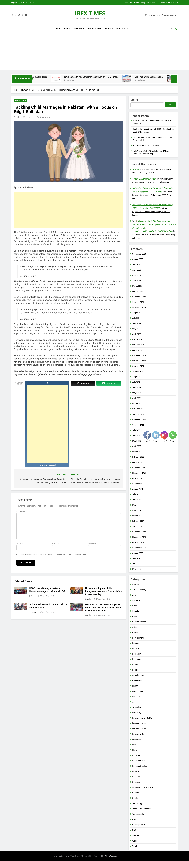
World (134, 841)
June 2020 (136, 564)
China (134, 616)
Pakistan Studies (139, 766)
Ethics (135, 664)
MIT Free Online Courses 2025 (126, 77)
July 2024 (136, 318)
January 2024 (138, 350)
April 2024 (136, 334)
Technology (137, 803)
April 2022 (136, 446)
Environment (137, 659)
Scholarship (94, 29)
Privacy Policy (139, 3)
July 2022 (136, 430)
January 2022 (138, 462)
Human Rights (20, 100)
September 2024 (139, 307)
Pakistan (136, 755)
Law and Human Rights (142, 718)
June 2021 (136, 499)
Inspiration (136, 696)
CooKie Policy (172, 3)
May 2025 (136, 275)
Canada (135, 611)
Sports (135, 798)
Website (92, 543)
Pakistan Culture (139, 761)
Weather (135, 835)
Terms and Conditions (156, 3)
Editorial (136, 648)
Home (57, 29)
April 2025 (136, 280)
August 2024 (137, 313)
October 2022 (138, 425)
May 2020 (136, 569)
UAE (134, 819)
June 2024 (136, 323)
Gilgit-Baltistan (138, 675)
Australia (136, 600)
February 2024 (138, 345)
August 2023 (137, 377)
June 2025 (136, 270)
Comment (21, 511)
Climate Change (139, 622)
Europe (135, 670)
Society (135, 793)
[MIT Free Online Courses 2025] (104, 78)
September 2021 (139, 483)
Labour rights (138, 712)
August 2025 (137, 259)
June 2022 (136, 435)
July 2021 (136, 494)
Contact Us (122, 29)
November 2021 (139, 473)
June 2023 (136, 387)
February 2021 (138, 521)
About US (128, 3)
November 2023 (139, 361)
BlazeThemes (110, 856)
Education (79, 29)
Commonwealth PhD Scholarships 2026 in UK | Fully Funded (68, 77)
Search (134, 99)
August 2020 (137, 553)
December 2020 (139, 532)
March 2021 (137, 516)
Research (136, 777)
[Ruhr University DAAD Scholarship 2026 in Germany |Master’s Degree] (148, 78)
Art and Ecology (139, 590)
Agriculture (137, 584)
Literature (136, 739)
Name (19, 543)
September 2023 (139, 371)
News (108, 29)
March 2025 (137, 286)
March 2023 (137, 403)
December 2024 (139, 296)
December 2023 (139, 355)
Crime (134, 627)
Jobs (134, 702)
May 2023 (136, 393)
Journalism (137, 707)
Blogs (67, 29)
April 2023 (136, 398)
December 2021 (139, 467)
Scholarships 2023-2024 (142, 787)
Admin (18, 117)
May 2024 (136, 329)
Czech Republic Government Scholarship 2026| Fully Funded (152, 195)
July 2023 (136, 382)
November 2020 (139, 537)
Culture (135, 632)
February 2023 (138, 409)
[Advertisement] (94, 52)
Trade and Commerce (141, 809)
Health (135, 686)
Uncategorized (138, 825)
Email (55, 543)
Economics (137, 643)
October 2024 (138, 302)
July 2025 (136, 264)
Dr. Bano (136, 169)
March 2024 (137, 339)
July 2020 (136, 558)
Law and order (138, 734)
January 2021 (138, 526)
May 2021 (136, 505)
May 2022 (136, 441)
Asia (134, 595)
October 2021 (138, 478)
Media (135, 745)
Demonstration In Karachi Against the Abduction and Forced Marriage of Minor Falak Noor (103, 607)
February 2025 (138, 291)
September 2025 (139, 254)
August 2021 (137, 489)
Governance (137, 680)
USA (134, 830)
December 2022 (139, 419)
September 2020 (139, 548)
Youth (134, 846)
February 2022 (138, 457)
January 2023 (138, 414)
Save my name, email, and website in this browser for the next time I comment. (53, 554)
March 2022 (137, 451)
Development (138, 638)
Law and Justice (139, 723)
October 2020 (138, 542)
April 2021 (136, 510)
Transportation (138, 814)
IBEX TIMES (90, 13)
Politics (135, 771)
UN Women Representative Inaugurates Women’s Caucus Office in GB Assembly (103, 591)
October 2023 (138, 366)
